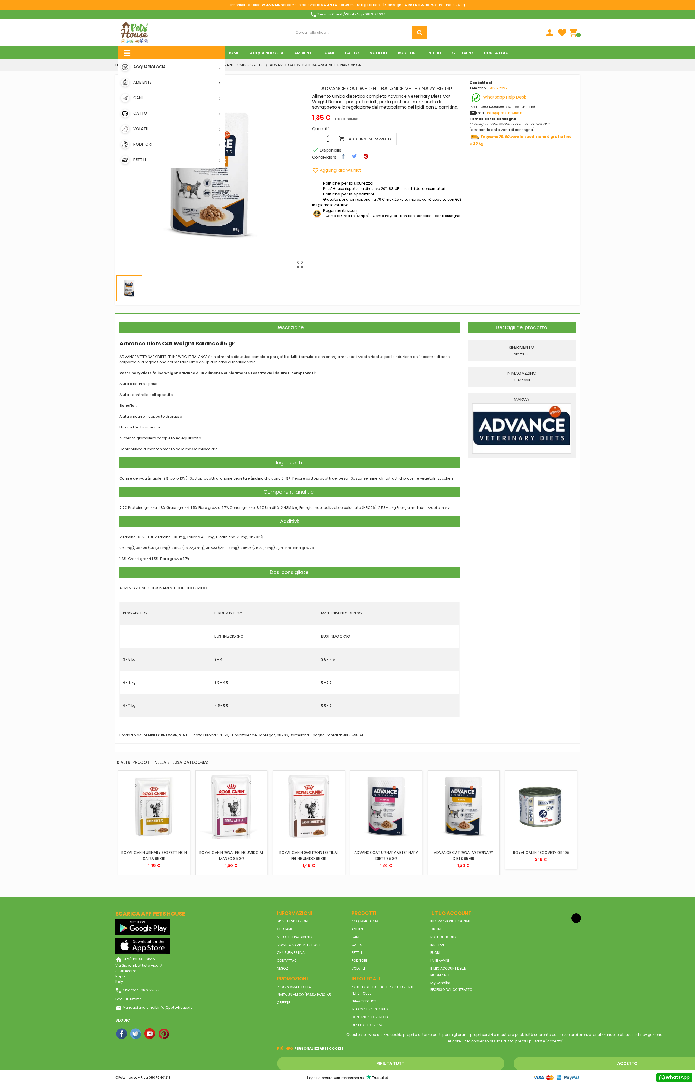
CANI (355, 937)
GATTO (357, 944)
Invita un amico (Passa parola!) (304, 994)
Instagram (178, 1034)
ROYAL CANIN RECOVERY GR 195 (541, 852)
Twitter (136, 1034)
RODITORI (359, 960)
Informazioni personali (450, 921)
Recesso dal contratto (451, 989)
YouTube (150, 1034)
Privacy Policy (364, 1001)
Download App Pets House (299, 944)
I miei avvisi (439, 960)
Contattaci (287, 960)
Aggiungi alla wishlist (336, 170)
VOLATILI (358, 968)
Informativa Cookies (370, 1009)
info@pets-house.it (505, 112)
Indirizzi (437, 944)
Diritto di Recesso (368, 1025)
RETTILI (357, 952)
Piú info (285, 1048)
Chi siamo (285, 929)
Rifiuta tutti (390, 1063)
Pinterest (164, 1034)
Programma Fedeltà (294, 987)
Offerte (283, 1002)
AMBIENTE (359, 929)
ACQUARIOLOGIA (365, 921)
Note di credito (443, 937)
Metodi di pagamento (295, 937)
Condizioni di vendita (370, 1017)
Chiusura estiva (291, 952)
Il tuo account (451, 913)
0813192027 (497, 88)
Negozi (283, 968)
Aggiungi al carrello (365, 138)
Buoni (435, 952)
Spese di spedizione (293, 921)
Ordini (435, 929)
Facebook (122, 1034)
